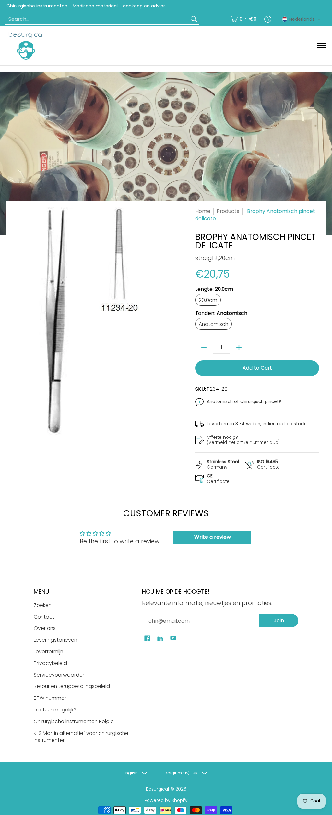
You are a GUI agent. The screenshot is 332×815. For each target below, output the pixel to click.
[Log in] (267, 19)
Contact (44, 617)
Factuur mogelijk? (55, 709)
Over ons (45, 628)
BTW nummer (50, 698)
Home (202, 211)
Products (228, 211)
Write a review (212, 537)
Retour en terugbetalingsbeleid (72, 686)
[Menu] (321, 45)
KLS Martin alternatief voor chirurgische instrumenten (81, 736)
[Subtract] (204, 347)
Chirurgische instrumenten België (74, 721)
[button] (301, 19)
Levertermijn (48, 651)
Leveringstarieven (55, 640)
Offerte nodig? (222, 437)
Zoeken (43, 605)
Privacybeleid (50, 663)
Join (279, 620)
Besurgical (157, 789)
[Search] (194, 19)
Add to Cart (257, 368)
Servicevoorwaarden (60, 675)
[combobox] (97, 19)
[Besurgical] (25, 45)
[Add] (239, 347)
